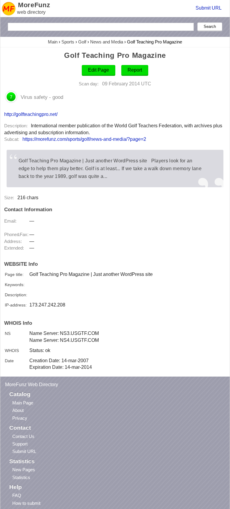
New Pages (23, 469)
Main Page (22, 402)
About (18, 410)
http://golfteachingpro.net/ (31, 114)
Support (20, 443)
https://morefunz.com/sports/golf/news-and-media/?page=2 (84, 139)
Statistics (21, 477)
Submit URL (209, 7)
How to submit (26, 503)
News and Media (106, 41)
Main (53, 41)
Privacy (19, 418)
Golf (82, 41)
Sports (67, 41)
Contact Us (23, 436)
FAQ (16, 495)
